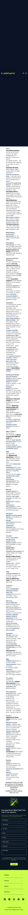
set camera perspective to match (12, 539)
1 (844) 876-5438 (26, 73)
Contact (21, 909)
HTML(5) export (11, 661)
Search (23, 73)
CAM (7, 571)
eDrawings (9, 678)
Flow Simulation (11, 691)
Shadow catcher (11, 542)
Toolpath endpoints (12, 573)
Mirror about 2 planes (12, 217)
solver (14, 529)
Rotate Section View (12, 220)
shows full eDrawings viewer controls (13, 475)
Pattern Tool (10, 563)
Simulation (9, 513)
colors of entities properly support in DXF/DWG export (14, 446)
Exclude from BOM (11, 330)
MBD (7, 659)
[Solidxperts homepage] (9, 73)
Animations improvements (14, 551)
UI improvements (11, 491)
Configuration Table (12, 335)
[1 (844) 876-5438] (26, 73)
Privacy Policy (8, 909)
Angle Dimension (11, 664)
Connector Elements (12, 285)
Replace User (10, 501)
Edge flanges (10, 244)
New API (8, 635)
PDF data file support (12, 607)
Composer (9, 585)
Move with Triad (11, 361)
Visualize (9, 535)
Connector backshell (12, 768)
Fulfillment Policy (15, 909)
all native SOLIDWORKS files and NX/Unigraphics (13, 645)
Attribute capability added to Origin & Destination (12, 616)
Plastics (8, 715)
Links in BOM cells (11, 602)
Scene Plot (9, 693)
